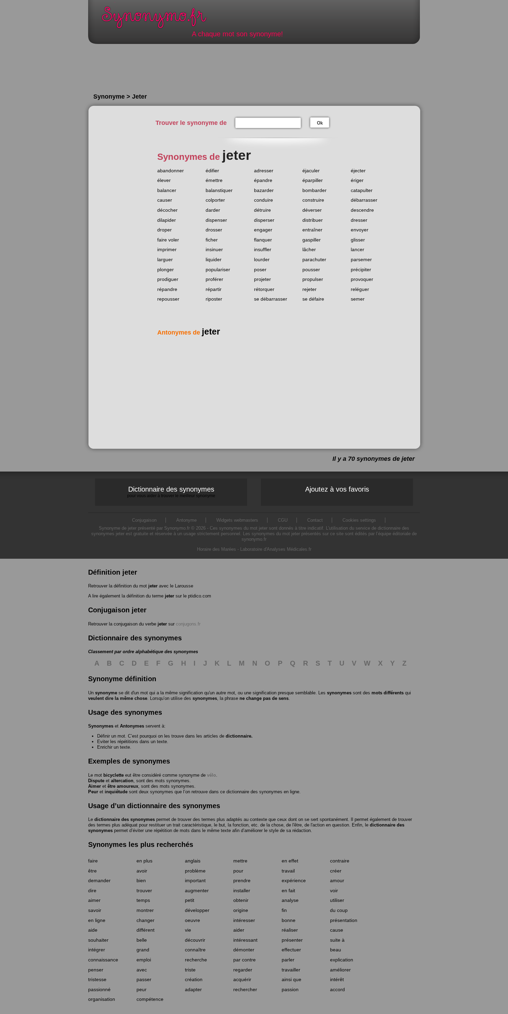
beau (335, 949)
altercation (122, 780)
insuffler (262, 249)
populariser (218, 269)
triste (190, 969)
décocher (167, 210)
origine (240, 910)
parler (288, 959)
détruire (262, 210)
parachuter (314, 259)
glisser (358, 240)
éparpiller (312, 180)
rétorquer (264, 289)
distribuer (312, 220)
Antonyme (186, 520)
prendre (242, 880)
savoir (94, 910)
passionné (99, 989)
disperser (264, 220)
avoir (142, 871)
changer (145, 920)
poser (260, 269)
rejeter (309, 289)
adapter (193, 989)
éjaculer (311, 170)
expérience (294, 880)
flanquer (263, 240)
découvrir (195, 940)
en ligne (96, 920)
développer (197, 910)
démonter (243, 949)
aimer (94, 900)
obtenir (240, 900)
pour (238, 871)
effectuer (291, 949)
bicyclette (113, 775)
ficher (212, 240)
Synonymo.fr (158, 19)
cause (336, 930)
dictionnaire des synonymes (124, 819)
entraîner (312, 229)
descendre (362, 210)
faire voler (168, 240)
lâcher (309, 249)
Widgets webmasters (237, 520)
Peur (93, 791)
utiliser (337, 900)
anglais (192, 861)
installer (241, 890)
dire (92, 890)
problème (195, 871)
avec (142, 969)
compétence (150, 999)
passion (290, 989)
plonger (165, 269)
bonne (288, 920)
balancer (166, 190)
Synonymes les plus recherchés (140, 844)
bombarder (314, 190)
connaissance (103, 959)
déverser (312, 210)
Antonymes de (188, 332)
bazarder (264, 190)
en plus (144, 861)
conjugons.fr (188, 624)
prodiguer (167, 279)
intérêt (337, 979)
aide (92, 930)
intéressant (245, 940)
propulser (312, 279)
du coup (339, 910)
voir (334, 890)
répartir (214, 289)
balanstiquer (219, 190)
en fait (288, 890)
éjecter (358, 170)
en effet (290, 861)
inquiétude (116, 791)
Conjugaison (144, 520)
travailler (291, 969)
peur (142, 989)
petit (189, 900)
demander (99, 880)
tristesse (97, 979)
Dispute (96, 780)
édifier (212, 170)
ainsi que (291, 979)
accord (337, 989)
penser (95, 969)
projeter (262, 279)
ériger (357, 180)
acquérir (242, 979)
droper (164, 229)
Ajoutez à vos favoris (337, 489)
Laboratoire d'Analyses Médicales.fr (275, 549)
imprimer (167, 249)
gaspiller (311, 240)
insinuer (214, 249)
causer (164, 200)
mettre (240, 861)
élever (164, 180)
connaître (195, 949)
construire (313, 200)
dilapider (166, 220)
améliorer (340, 969)
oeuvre (192, 920)
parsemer (361, 259)
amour (337, 880)
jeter (153, 585)
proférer (214, 279)
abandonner (170, 170)
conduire (263, 200)
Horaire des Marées (216, 549)
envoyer (359, 229)
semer (358, 299)
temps (143, 900)
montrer (145, 910)
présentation (343, 920)
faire (93, 861)
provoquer (362, 279)
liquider (214, 259)
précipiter (361, 269)
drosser (214, 229)
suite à (337, 940)
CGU (283, 520)
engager (263, 229)
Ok (320, 123)
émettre (214, 180)
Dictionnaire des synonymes (171, 491)
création (194, 979)
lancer (357, 249)
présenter (292, 940)
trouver (144, 890)
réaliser (290, 930)
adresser (263, 170)
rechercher (245, 989)
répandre (167, 289)
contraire (339, 861)
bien (141, 880)
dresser (359, 220)
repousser (168, 299)
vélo (211, 775)
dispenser (216, 220)
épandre (263, 180)
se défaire (313, 299)
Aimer (94, 786)
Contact (315, 520)
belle (142, 940)
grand (143, 949)
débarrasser (364, 200)
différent (145, 930)
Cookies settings (359, 520)
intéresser (244, 920)
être (92, 871)
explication (341, 959)
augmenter (197, 890)
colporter (215, 200)
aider (238, 930)
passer (144, 979)
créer (335, 871)
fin (284, 910)
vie (188, 930)
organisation (101, 999)
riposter (214, 299)
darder (213, 210)
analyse (290, 900)
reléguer (360, 289)
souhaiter (98, 940)
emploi (144, 959)
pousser (311, 269)
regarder (242, 969)
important (195, 880)
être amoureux (122, 786)
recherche (196, 959)
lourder (262, 259)
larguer (165, 259)
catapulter (362, 190)
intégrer (96, 949)
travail (288, 871)
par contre (244, 959)
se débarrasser (270, 299)
